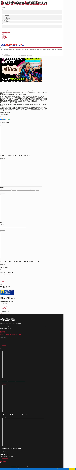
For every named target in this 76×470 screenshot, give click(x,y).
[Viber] (6, 119)
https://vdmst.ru (3, 461)
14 (5, 308)
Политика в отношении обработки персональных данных (10, 334)
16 (8, 308)
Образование (4, 37)
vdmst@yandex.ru (3, 459)
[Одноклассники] (2, 119)
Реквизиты (4, 345)
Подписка (4, 344)
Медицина (4, 38)
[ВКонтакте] (1, 119)
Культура (4, 39)
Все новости (2, 331)
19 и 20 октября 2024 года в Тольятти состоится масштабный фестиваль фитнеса (17, 55)
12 (3, 308)
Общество (4, 36)
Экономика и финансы (6, 274)
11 (2, 308)
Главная (3, 339)
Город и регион (5, 31)
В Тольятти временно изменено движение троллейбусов (15, 155)
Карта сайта (2, 332)
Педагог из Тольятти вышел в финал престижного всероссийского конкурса (20, 261)
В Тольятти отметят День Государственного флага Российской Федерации (19, 190)
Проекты (4, 35)
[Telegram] (9, 119)
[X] (5, 119)
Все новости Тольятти (6, 53)
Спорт (3, 40)
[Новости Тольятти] (23, 5)
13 (4, 308)
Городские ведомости (15, 466)
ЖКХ (3, 34)
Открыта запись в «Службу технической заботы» (13, 227)
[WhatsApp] (8, 119)
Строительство (5, 33)
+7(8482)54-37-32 (5, 458)
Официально (4, 341)
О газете (3, 340)
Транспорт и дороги (6, 32)
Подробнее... (59, 468)
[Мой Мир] (4, 119)
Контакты (4, 346)
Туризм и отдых (5, 41)
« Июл (1, 313)
